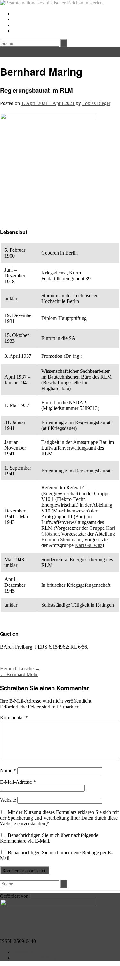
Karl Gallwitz (88, 545)
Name (8, 770)
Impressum (24, 952)
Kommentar (14, 717)
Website (8, 800)
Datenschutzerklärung (35, 958)
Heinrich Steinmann (61, 539)
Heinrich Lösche (20, 668)
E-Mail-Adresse (18, 782)
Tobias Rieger (96, 103)
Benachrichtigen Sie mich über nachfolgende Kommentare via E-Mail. (49, 838)
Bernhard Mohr (19, 674)
